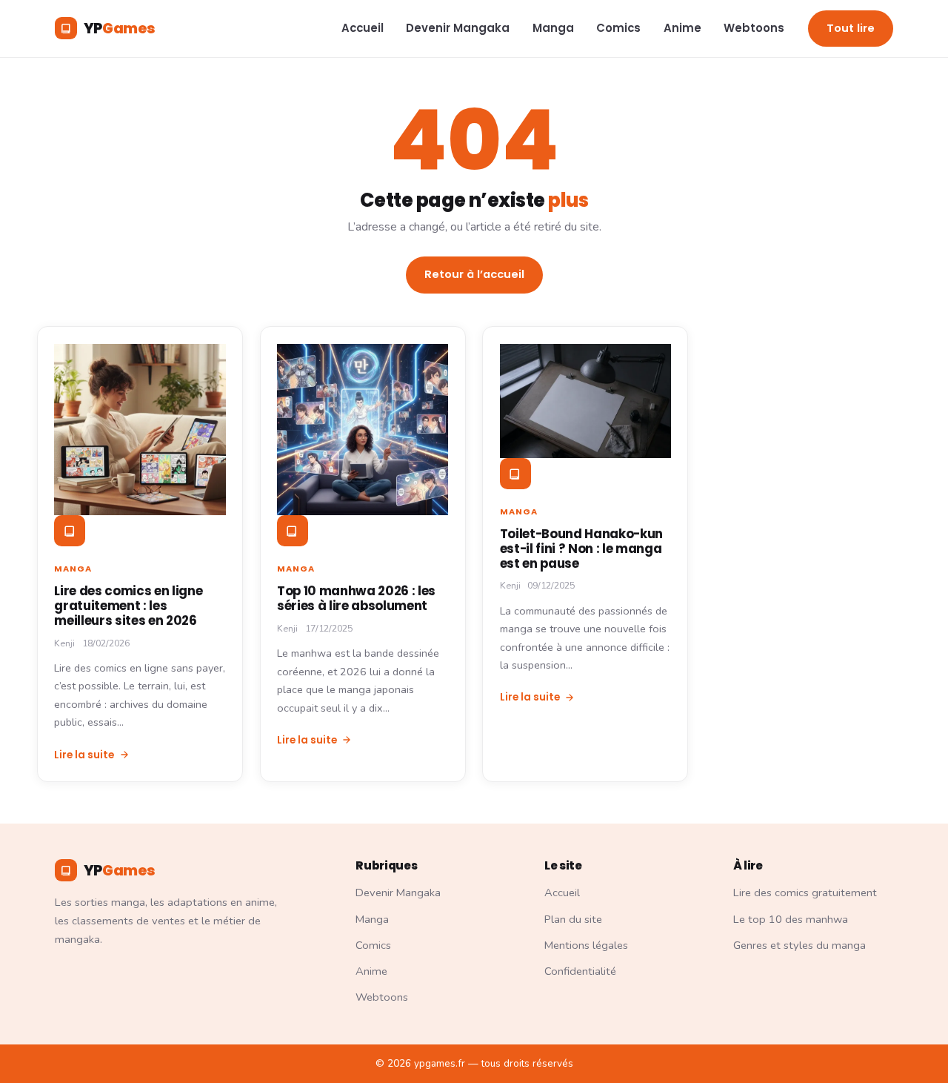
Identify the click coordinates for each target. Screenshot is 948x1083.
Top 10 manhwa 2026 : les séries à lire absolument (356, 598)
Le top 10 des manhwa (790, 919)
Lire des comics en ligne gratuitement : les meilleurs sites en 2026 (128, 605)
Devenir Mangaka (458, 28)
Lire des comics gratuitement (805, 892)
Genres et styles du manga (799, 945)
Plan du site (573, 919)
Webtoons (754, 28)
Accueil (362, 28)
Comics (618, 28)
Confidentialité (580, 971)
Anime (682, 28)
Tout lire (851, 28)
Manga (553, 28)
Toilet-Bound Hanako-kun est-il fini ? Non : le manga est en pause (581, 548)
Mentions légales (586, 945)
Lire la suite (84, 755)
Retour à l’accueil (474, 274)
